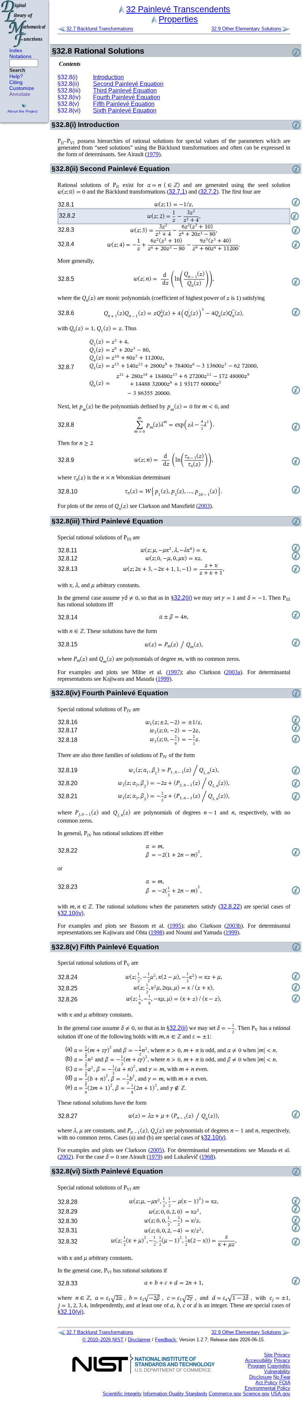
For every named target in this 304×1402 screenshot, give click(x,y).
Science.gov (256, 1393)
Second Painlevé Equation (128, 84)
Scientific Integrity (122, 1393)
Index (15, 50)
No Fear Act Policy (272, 1379)
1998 (156, 932)
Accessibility (258, 1360)
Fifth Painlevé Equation (124, 104)
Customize (21, 88)
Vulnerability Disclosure (269, 1374)
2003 (204, 506)
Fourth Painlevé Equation (126, 97)
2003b (233, 926)
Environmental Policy (267, 1388)
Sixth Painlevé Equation (124, 110)
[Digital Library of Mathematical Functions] (23, 23)
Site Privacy (277, 1355)
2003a (233, 672)
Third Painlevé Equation (125, 90)
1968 (207, 1157)
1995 (175, 926)
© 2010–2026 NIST (102, 1339)
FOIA (284, 1382)
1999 (163, 679)
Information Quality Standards (175, 1393)
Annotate (19, 94)
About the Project (22, 111)
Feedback (165, 1339)
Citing (16, 82)
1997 (174, 672)
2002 (65, 1157)
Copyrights (278, 1366)
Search (17, 70)
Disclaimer (139, 1339)
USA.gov (280, 1393)
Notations (20, 56)
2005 (156, 1150)
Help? (16, 76)
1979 (153, 154)
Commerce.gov (225, 1393)
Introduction (108, 77)
